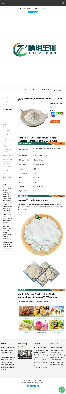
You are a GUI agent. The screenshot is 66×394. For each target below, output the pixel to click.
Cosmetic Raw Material (7, 172)
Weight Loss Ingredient (8, 150)
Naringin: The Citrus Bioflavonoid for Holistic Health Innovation (8, 218)
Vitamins (6, 163)
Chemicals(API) (7, 177)
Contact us (29, 8)
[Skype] (35, 12)
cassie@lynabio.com (42, 362)
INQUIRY (56, 121)
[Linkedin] (33, 12)
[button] (24, 353)
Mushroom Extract (7, 145)
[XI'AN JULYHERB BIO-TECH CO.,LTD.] (33, 78)
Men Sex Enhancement (8, 140)
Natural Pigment (8, 155)
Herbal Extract (7, 135)
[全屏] (29, 357)
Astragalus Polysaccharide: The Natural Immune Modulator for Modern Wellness (8, 233)
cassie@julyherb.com (40, 367)
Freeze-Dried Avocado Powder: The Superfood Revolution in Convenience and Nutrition (7, 194)
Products (36, 8)
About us (22, 8)
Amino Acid (7, 167)
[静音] (27, 357)
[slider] (31, 357)
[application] (25, 354)
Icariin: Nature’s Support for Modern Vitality (7, 245)
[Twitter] (29, 12)
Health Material (58, 103)
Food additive (7, 131)
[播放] (18, 357)
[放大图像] (33, 103)
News (35, 380)
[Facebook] (31, 12)
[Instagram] (37, 12)
